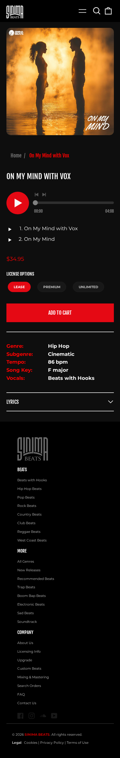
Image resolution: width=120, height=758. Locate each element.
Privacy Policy (52, 742)
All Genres (25, 561)
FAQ (21, 694)
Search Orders (29, 686)
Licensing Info (29, 651)
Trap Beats (26, 587)
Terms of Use (77, 742)
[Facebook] (20, 716)
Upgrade (24, 660)
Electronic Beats (31, 604)
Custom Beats (29, 668)
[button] (97, 10)
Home (16, 155)
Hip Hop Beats (29, 489)
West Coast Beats (32, 540)
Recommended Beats (35, 579)
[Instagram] (31, 716)
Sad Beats (25, 613)
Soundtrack (27, 621)
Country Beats (29, 514)
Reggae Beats (28, 531)
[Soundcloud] (43, 716)
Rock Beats (26, 506)
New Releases (28, 570)
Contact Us (26, 703)
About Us (25, 643)
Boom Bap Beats (31, 596)
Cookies (30, 742)
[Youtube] (54, 716)
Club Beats (26, 523)
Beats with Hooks (32, 480)
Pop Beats (26, 497)
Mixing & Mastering (33, 677)
